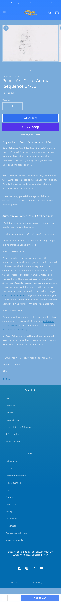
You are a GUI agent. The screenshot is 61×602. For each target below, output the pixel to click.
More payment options (30, 135)
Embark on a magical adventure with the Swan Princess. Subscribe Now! (30, 553)
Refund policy (12, 434)
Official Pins (11, 519)
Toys (8, 490)
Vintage (9, 511)
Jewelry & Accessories (16, 476)
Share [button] (9, 379)
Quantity (6, 100)
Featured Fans (12, 420)
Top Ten (9, 468)
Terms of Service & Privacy (18, 427)
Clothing (10, 497)
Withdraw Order (13, 441)
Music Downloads (14, 540)
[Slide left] (24, 71)
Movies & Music (13, 483)
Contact (9, 413)
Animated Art (12, 461)
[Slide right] (37, 71)
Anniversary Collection (16, 533)
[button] (4, 12)
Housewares (11, 504)
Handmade (11, 526)
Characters (11, 406)
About (8, 398)
